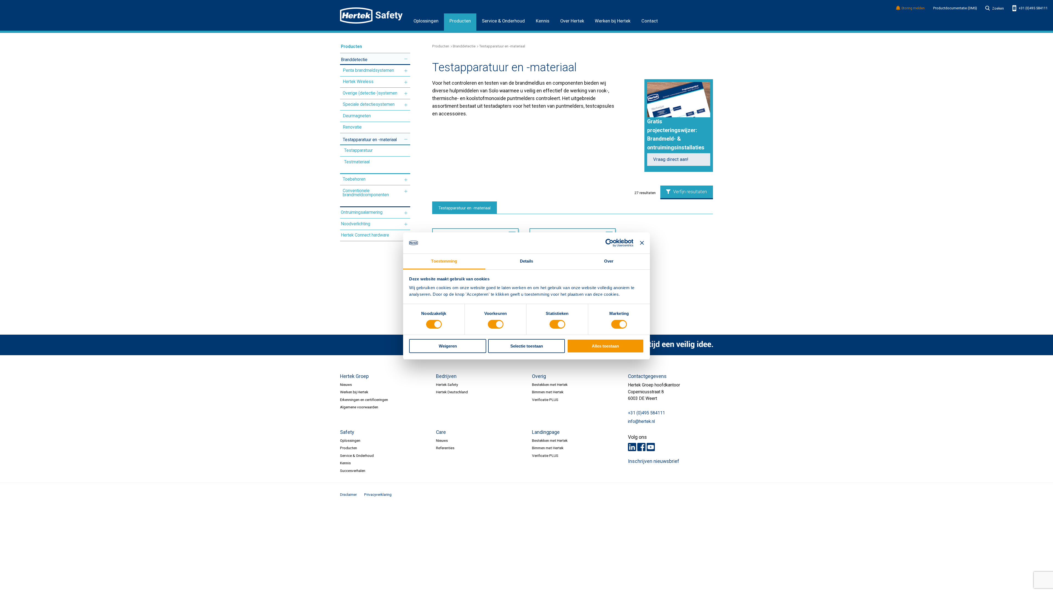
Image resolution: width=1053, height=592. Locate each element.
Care (441, 432)
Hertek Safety (447, 384)
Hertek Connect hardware (365, 235)
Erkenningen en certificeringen (364, 399)
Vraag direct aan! (670, 159)
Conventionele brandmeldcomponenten (366, 193)
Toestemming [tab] (444, 261)
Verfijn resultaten (690, 191)
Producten (460, 21)
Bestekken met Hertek (550, 384)
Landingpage (546, 432)
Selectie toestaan (526, 346)
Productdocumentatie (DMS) (955, 8)
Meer (406, 59)
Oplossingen (426, 21)
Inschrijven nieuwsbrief (653, 461)
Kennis (542, 21)
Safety (347, 432)
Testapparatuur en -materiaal (370, 139)
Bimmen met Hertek (548, 392)
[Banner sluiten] (642, 243)
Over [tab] (608, 261)
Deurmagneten (357, 115)
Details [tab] (526, 261)
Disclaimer (348, 494)
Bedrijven (446, 376)
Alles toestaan (605, 346)
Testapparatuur (358, 150)
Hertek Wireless (358, 81)
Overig (539, 376)
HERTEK (371, 15)
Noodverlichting (355, 223)
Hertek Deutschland (452, 392)
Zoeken (998, 8)
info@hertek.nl (641, 421)
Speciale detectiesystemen (369, 104)
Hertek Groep (354, 376)
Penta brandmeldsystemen (368, 70)
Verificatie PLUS (545, 399)
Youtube (651, 447)
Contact (649, 21)
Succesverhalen (352, 470)
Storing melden (913, 8)
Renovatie (352, 127)
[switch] (495, 324)
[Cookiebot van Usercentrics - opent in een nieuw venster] (609, 243)
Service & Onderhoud (503, 21)
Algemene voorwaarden (359, 407)
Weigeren (448, 346)
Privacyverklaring (378, 494)
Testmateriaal (357, 162)
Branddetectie (354, 59)
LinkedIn (632, 447)
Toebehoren (354, 179)
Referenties (445, 448)
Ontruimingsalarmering (362, 212)
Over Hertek (572, 21)
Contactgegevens (647, 376)
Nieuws (346, 384)
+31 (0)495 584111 (1033, 8)
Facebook (641, 447)
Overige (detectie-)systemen (370, 93)
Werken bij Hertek (612, 21)
